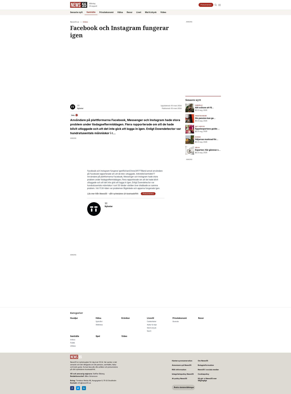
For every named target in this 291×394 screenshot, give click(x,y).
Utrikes (73, 346)
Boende (176, 322)
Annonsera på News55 (181, 365)
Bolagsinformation (206, 365)
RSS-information (179, 370)
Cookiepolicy (203, 374)
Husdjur (74, 318)
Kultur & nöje (152, 325)
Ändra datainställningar (184, 387)
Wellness (99, 325)
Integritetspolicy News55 (183, 374)
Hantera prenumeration (182, 361)
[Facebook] (72, 388)
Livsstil (150, 318)
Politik (72, 343)
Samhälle (91, 12)
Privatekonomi (106, 12)
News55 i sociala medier (208, 370)
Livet (138, 12)
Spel (98, 336)
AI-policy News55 (179, 379)
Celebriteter (151, 322)
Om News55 (203, 361)
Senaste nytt (76, 12)
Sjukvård (99, 322)
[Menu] (219, 4)
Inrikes (85, 22)
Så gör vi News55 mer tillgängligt (207, 380)
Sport (149, 331)
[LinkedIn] (84, 388)
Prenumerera (206, 5)
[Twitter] (78, 388)
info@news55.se (84, 383)
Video (163, 12)
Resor (129, 12)
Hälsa (120, 12)
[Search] (215, 4)
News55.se (74, 22)
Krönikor (125, 318)
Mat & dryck (151, 12)
